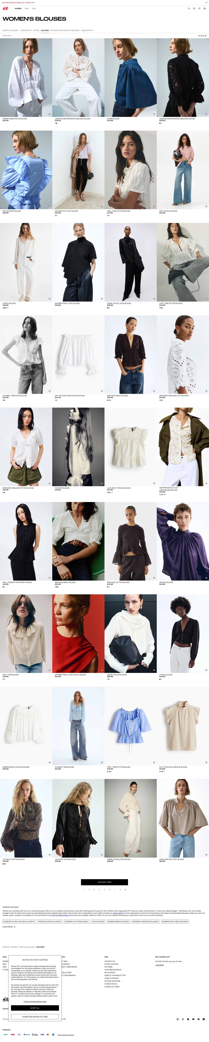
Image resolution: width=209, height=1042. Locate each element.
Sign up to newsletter (115, 975)
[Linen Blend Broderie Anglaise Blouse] (78, 77)
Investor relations (63, 972)
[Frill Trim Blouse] (26, 633)
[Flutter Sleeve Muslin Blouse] (183, 726)
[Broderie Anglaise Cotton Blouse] (26, 447)
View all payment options (66, 1035)
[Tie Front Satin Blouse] (78, 818)
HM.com (6, 947)
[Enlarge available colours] (56, 123)
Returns (108, 967)
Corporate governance (65, 975)
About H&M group (62, 964)
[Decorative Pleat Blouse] (78, 170)
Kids (34, 8)
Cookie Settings (111, 987)
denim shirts (117, 913)
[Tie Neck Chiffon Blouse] (26, 818)
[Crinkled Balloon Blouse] (130, 818)
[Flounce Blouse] (78, 447)
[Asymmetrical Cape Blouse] (78, 262)
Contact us (109, 961)
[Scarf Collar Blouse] (130, 633)
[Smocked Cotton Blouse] (130, 541)
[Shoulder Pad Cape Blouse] (183, 818)
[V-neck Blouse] (26, 262)
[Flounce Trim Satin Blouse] (26, 354)
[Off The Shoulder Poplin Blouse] (78, 354)
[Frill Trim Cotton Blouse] (130, 170)
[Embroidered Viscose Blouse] (26, 726)
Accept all (35, 1008)
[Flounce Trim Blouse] (78, 726)
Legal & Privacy (111, 978)
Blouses (40, 947)
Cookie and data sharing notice (35, 1001)
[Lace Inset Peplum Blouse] (130, 447)
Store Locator (111, 964)
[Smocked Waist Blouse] (130, 354)
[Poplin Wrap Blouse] (26, 170)
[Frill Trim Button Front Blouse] (26, 541)
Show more (8, 927)
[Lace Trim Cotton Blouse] (183, 262)
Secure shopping (112, 981)
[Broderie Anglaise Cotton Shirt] (183, 354)
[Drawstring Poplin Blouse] (26, 77)
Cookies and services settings (35, 1017)
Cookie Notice (110, 984)
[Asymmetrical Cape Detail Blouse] (78, 633)
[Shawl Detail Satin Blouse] (130, 262)
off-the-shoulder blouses (59, 915)
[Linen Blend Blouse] (183, 447)
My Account (109, 972)
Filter (201, 36)
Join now (159, 965)
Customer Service (112, 970)
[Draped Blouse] (183, 541)
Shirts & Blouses (27, 947)
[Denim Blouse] (130, 77)
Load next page (104, 882)
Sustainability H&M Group (65, 967)
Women (18, 8)
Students (7, 970)
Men (27, 8)
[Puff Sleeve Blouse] (183, 170)
